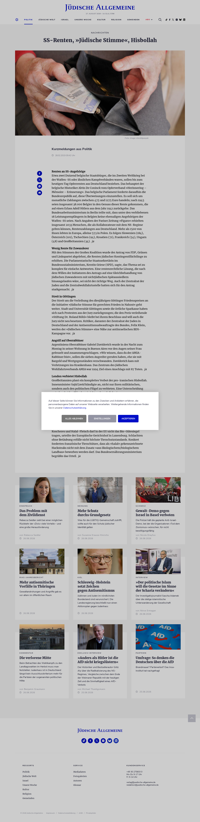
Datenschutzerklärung (74, 407)
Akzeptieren (128, 418)
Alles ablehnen (74, 418)
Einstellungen (102, 418)
